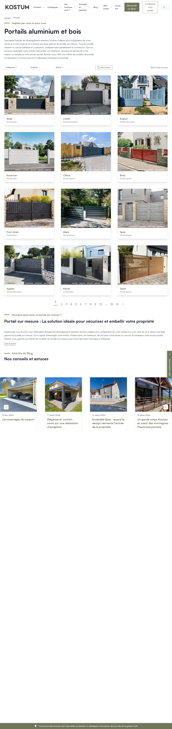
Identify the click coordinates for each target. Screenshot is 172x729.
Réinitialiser (106, 67)
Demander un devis (132, 7)
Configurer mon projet (150, 7)
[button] (10, 113)
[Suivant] (123, 304)
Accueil (7, 18)
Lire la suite (10, 343)
